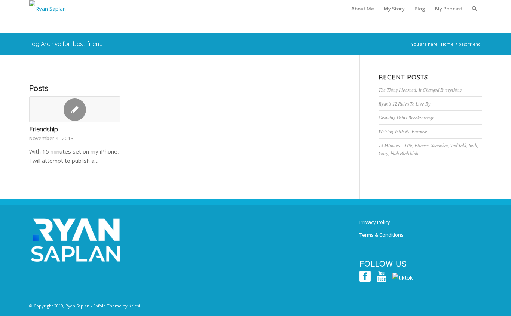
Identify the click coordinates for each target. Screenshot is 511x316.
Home (447, 44)
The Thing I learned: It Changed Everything (420, 89)
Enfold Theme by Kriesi (116, 306)
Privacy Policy (374, 222)
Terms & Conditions (381, 234)
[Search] (474, 8)
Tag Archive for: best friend (66, 44)
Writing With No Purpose (403, 131)
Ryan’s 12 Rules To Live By (405, 103)
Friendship (43, 129)
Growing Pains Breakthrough (406, 117)
